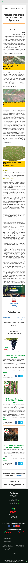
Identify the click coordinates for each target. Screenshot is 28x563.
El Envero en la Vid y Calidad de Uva (14, 356)
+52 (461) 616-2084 (14, 498)
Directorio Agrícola (20, 545)
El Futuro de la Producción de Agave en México (14, 446)
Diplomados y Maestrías (7, 546)
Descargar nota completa (14, 305)
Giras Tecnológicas (7, 548)
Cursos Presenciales (7, 544)
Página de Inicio (7, 538)
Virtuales (7, 549)
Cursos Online (7, 545)
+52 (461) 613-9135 (14, 499)
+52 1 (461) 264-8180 (13, 500)
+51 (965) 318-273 (13, 503)
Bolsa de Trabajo (21, 546)
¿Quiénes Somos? (7, 541)
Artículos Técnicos (20, 540)
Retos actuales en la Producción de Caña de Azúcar (14, 401)
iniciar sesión (18, 475)
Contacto (14, 553)
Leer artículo (5, 371)
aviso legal (19, 561)
